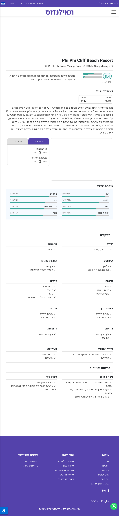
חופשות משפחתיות (35, 3)
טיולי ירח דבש (16, 3)
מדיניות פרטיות (31, 465)
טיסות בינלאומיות (65, 461)
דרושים (105, 465)
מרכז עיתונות (103, 474)
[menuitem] (106, 501)
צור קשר (105, 479)
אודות (105, 455)
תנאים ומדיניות (28, 455)
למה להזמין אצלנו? (108, 3)
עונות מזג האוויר (66, 479)
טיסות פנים (68, 465)
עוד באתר (68, 455)
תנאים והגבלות (31, 461)
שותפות (105, 470)
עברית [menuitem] (94, 501)
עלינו (107, 461)
